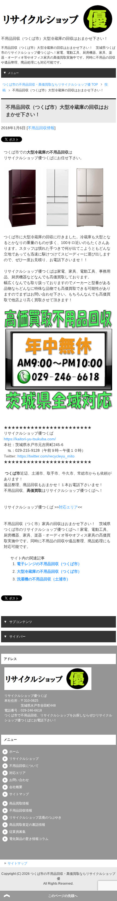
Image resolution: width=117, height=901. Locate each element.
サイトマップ (19, 794)
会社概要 (15, 787)
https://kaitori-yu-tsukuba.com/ (30, 439)
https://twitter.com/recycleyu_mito (46, 456)
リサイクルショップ (24, 759)
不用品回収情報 (41, 128)
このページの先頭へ (63, 896)
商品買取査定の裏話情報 (27, 825)
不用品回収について (24, 766)
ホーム (14, 752)
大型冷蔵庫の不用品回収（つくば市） (49, 571)
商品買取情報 (19, 803)
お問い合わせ (19, 780)
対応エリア (68, 507)
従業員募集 (17, 832)
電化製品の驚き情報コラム (28, 839)
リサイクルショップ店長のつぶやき (35, 817)
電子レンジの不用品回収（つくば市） (49, 564)
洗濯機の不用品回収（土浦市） (43, 579)
